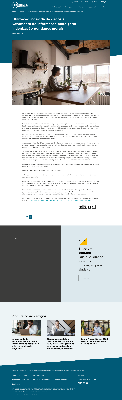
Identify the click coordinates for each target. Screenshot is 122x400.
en (105, 1)
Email (17, 239)
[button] (95, 3)
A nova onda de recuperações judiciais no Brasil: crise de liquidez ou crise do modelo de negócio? (25, 344)
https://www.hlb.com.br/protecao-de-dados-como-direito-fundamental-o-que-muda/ (59, 200)
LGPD (26, 216)
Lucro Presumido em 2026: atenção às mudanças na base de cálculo (94, 341)
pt (102, 1)
